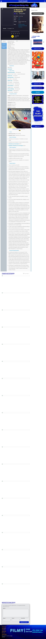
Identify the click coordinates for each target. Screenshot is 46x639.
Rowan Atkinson (10, 85)
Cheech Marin (10, 90)
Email (13, 618)
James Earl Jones (11, 77)
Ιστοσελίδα (23, 618)
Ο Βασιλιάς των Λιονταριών (20, 11)
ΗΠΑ (19, 19)
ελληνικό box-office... (37, 83)
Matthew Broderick (11, 72)
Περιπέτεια (20, 26)
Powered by (32, 10)
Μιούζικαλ (20, 25)
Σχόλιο (4, 608)
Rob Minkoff (10, 69)
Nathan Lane (10, 80)
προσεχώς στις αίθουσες (37, 87)
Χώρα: (15, 19)
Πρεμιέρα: (4, 28)
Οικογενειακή (24, 25)
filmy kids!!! (38, 92)
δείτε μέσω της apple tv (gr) (38, 13)
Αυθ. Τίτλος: (16, 16)
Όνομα (4, 618)
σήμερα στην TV (38, 126)
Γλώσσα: (15, 21)
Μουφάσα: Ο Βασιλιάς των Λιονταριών (16, 145)
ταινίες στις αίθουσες (38, 48)
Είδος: (15, 24)
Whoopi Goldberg (11, 88)
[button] (43, 42)
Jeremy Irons (10, 75)
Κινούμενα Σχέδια (21, 24)
